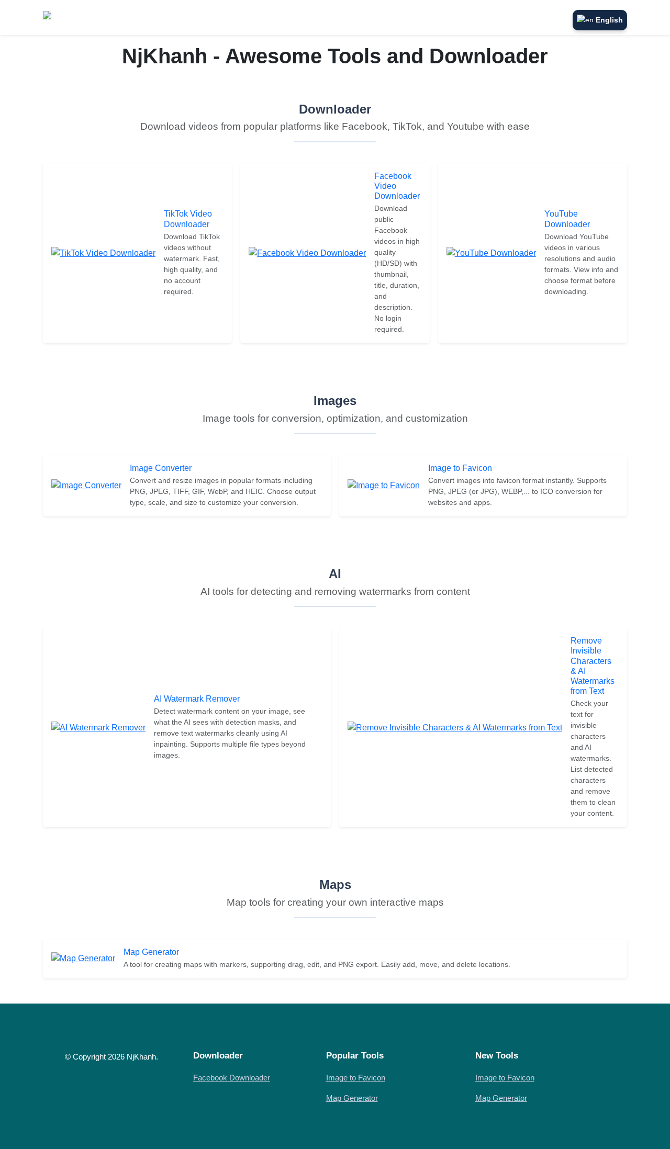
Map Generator (151, 952)
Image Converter (161, 468)
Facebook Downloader (231, 1077)
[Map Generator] (83, 957)
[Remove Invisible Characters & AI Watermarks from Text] (455, 727)
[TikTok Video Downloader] (103, 252)
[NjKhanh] (67, 17)
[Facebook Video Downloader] (307, 252)
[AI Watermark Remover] (98, 727)
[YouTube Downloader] (491, 252)
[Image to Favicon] (384, 484)
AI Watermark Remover (197, 698)
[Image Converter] (86, 484)
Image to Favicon (460, 468)
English (609, 20)
